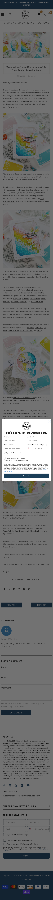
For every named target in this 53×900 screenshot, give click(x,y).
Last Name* (30, 437)
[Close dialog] (49, 421)
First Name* (7, 437)
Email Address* (8, 444)
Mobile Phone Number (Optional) (37, 444)
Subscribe (26, 476)
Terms (10, 471)
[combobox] (30, 448)
